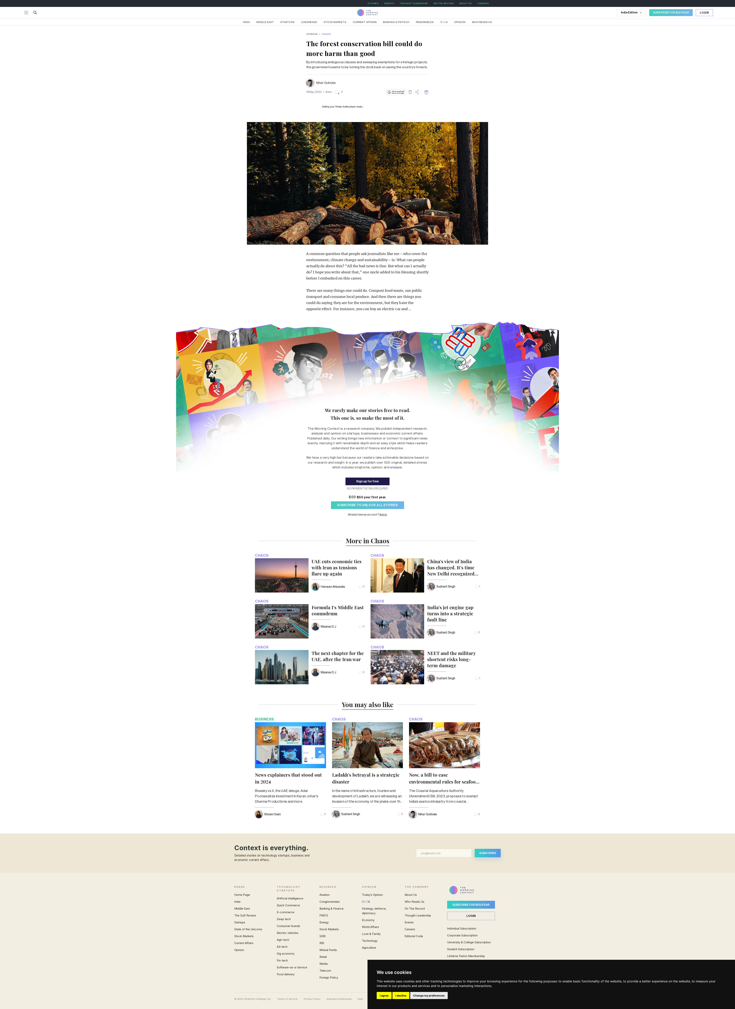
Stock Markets (335, 22)
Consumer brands (288, 926)
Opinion (460, 22)
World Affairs (370, 927)
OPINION (312, 34)
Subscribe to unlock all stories (367, 505)
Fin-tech (282, 960)
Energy (324, 922)
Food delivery (286, 974)
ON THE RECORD (443, 3)
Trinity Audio (342, 106)
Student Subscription (460, 949)
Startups (287, 22)
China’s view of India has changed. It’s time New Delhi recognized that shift (450, 567)
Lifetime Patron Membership (466, 956)
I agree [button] (384, 995)
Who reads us (482, 22)
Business (264, 719)
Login (704, 12)
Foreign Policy (328, 977)
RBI (321, 943)
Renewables (425, 22)
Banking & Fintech (396, 22)
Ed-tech (282, 946)
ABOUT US (465, 3)
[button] (339, 92)
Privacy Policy (312, 999)
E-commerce (285, 912)
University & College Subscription (469, 942)
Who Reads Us (414, 901)
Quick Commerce (288, 905)
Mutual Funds (328, 950)
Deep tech (284, 919)
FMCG (323, 915)
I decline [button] (400, 995)
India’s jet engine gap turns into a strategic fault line (450, 613)
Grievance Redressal (339, 999)
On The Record (415, 908)
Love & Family (371, 934)
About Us (411, 895)
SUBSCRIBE (487, 853)
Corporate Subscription (462, 935)
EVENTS (389, 3)
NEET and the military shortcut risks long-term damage (451, 659)
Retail (323, 957)
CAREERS (483, 3)
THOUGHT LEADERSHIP (414, 3)
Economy (368, 920)
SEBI (322, 936)
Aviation (324, 895)
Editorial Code (414, 936)
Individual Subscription (461, 928)
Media (323, 964)
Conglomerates (329, 901)
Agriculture (369, 947)
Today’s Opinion (372, 895)
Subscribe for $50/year (470, 904)
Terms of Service (287, 999)
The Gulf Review (245, 915)
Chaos (326, 34)
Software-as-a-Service (292, 967)
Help (360, 999)
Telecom (325, 970)
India (246, 22)
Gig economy (285, 953)
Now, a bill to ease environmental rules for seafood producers (444, 782)
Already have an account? (367, 514)
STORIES (373, 3)
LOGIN (471, 916)
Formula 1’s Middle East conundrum (338, 610)
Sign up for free (367, 481)
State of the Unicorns (248, 929)
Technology (369, 941)
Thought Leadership (418, 915)
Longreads (309, 22)
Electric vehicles (287, 933)
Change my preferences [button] (429, 995)
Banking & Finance (331, 908)
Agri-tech (283, 940)
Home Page (242, 895)
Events (409, 922)
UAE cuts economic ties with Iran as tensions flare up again (337, 567)
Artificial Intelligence (290, 898)
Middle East (265, 22)
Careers (410, 929)
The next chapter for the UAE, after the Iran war (338, 656)
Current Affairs (365, 22)
